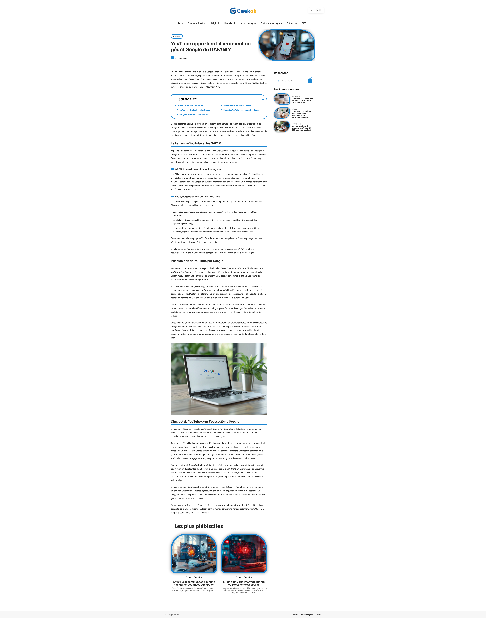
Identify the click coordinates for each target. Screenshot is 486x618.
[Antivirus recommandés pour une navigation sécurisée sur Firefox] (194, 553)
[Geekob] (243, 10)
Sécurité (198, 577)
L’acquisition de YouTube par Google (237, 105)
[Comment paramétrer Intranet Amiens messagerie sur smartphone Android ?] (281, 113)
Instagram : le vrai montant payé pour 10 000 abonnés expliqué (301, 128)
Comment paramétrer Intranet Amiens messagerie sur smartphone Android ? (301, 114)
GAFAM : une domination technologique (194, 110)
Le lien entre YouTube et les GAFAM (190, 105)
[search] (312, 10)
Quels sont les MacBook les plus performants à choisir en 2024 (302, 100)
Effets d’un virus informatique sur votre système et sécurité (244, 583)
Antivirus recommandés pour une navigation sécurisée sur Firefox (194, 583)
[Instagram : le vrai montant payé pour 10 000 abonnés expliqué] (281, 126)
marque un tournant (190, 290)
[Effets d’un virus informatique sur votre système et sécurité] (244, 553)
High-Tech (177, 36)
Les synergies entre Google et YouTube (194, 114)
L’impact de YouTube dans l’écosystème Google (241, 110)
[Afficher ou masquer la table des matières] (230, 99)
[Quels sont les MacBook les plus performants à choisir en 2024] (281, 99)
